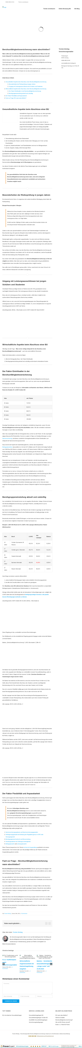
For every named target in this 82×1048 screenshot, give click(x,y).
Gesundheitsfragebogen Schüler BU (38, 1017)
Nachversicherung (7, 438)
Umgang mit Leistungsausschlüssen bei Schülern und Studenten (26, 86)
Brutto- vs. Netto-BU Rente (62, 1024)
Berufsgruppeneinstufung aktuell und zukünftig (21, 93)
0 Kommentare (24, 913)
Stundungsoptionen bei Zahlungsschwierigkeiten (18, 841)
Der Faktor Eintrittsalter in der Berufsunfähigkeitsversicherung (25, 91)
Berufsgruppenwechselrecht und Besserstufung (18, 839)
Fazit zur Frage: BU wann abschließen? (16, 98)
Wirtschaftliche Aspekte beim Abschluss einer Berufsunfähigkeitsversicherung (26, 88)
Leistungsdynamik (22, 843)
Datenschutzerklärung (65, 1033)
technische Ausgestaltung (30, 847)
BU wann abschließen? (61, 1015)
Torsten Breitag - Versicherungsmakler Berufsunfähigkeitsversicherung (28, 1033)
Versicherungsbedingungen (36, 1022)
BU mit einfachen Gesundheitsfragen (12, 1015)
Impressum (48, 1033)
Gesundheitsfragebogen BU (36, 1015)
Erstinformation (55, 1033)
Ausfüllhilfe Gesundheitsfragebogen (38, 1020)
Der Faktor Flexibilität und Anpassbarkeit (16, 95)
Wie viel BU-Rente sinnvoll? (62, 1022)
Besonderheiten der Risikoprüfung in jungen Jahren (22, 84)
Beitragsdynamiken (7, 447)
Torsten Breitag (7, 913)
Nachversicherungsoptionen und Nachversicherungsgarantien (22, 832)
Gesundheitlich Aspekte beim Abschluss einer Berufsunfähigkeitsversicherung (26, 81)
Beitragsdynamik (10, 843)
